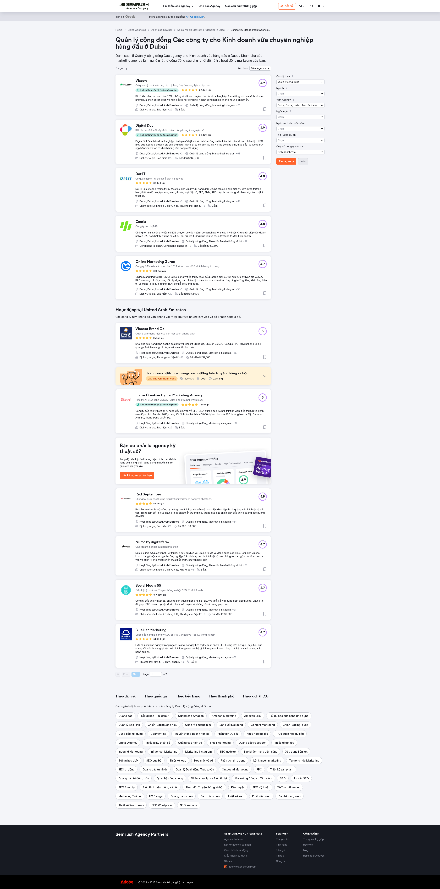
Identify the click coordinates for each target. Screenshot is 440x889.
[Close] (280, 401)
